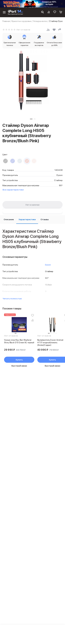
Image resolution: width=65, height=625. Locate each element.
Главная (6, 21)
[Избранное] (55, 12)
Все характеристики (13, 189)
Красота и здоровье (21, 21)
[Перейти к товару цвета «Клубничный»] (27, 161)
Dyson (48, 265)
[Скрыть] (61, 4)
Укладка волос (40, 21)
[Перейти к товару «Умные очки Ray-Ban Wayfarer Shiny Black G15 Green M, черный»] (19, 324)
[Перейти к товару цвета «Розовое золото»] (34, 161)
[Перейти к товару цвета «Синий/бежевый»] (12, 161)
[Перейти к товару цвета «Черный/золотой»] (5, 161)
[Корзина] (61, 12)
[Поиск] (42, 12)
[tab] (8, 219)
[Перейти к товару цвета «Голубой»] (20, 161)
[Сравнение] (48, 12)
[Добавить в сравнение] (32, 320)
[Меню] (4, 12)
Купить (19, 359)
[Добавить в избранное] (32, 315)
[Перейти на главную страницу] (15, 12)
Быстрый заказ (19, 366)
